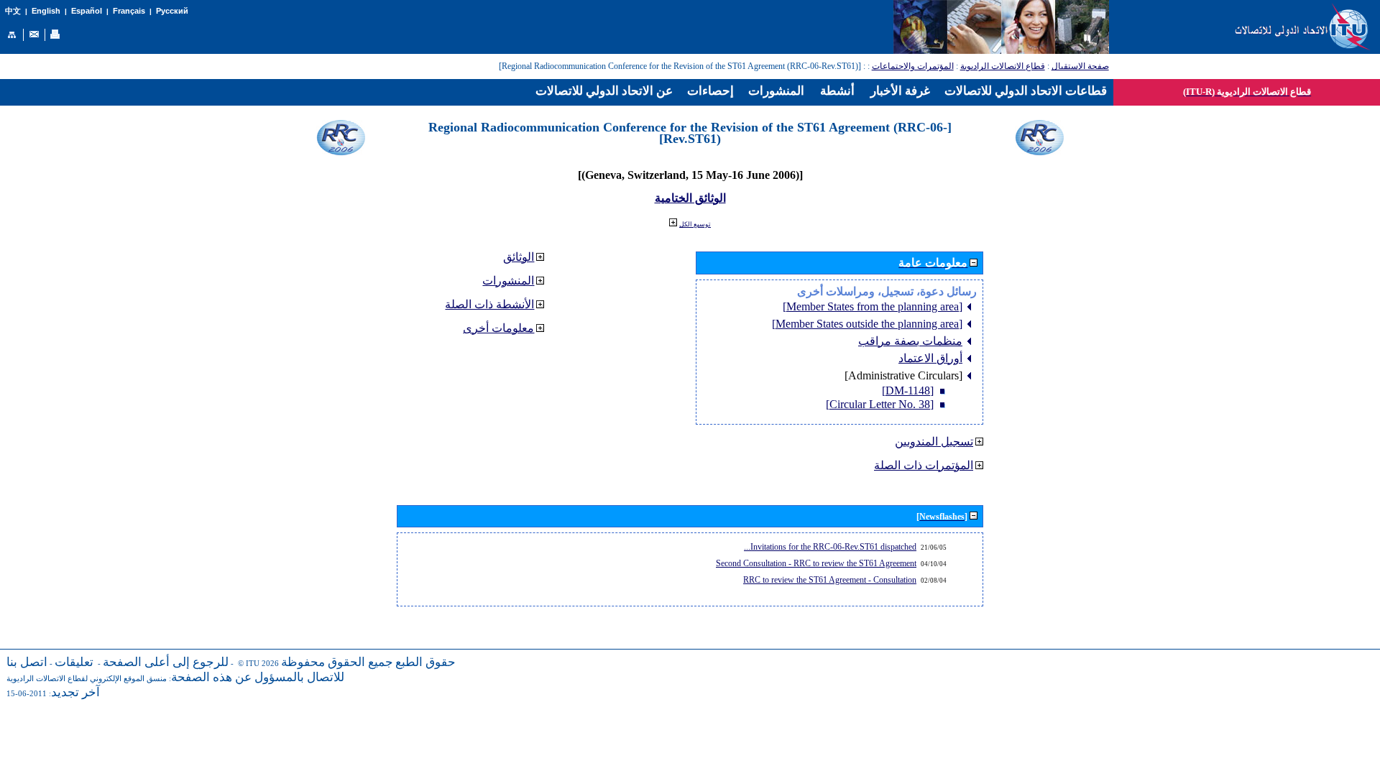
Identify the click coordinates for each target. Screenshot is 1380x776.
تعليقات (74, 662)
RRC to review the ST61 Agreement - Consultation (829, 580)
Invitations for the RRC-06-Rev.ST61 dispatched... (830, 547)
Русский (172, 10)
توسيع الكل (695, 224)
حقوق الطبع (425, 662)
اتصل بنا (26, 662)
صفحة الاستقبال (1080, 66)
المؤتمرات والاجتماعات (913, 66)
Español (86, 10)
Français (129, 10)
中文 (13, 11)
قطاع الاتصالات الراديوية (1002, 66)
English (46, 10)
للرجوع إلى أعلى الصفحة (166, 662)
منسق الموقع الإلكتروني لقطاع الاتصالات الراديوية (86, 679)
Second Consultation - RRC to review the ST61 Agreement (816, 563)
